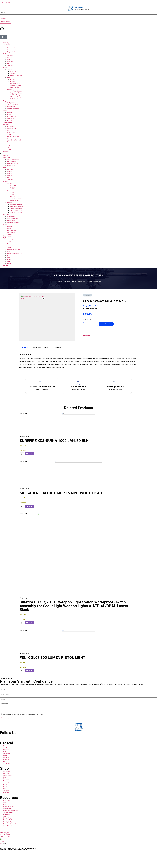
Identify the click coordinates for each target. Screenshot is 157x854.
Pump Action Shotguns (16, 93)
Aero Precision (11, 126)
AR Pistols (13, 71)
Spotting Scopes (11, 116)
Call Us (2, 841)
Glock (8, 138)
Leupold (9, 144)
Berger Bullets (11, 132)
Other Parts (10, 65)
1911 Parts (10, 56)
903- (1, 843)
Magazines (6, 101)
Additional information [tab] (40, 347)
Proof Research (11, 128)
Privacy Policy (7, 804)
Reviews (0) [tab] (57, 347)
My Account (6, 800)
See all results (5, 22)
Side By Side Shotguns (16, 97)
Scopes (9, 114)
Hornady (9, 134)
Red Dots (9, 120)
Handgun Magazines (12, 105)
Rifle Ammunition (11, 48)
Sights (8, 63)
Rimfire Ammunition (12, 50)
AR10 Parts (10, 59)
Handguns (9, 69)
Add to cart (106, 324)
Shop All (5, 42)
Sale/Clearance (7, 122)
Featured (6, 152)
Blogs (5, 752)
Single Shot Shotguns (16, 99)
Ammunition (6, 44)
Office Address (4, 832)
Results (3, 18)
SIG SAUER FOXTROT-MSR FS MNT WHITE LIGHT (61, 493)
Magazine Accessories (13, 108)
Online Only (88, 295)
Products (6, 750)
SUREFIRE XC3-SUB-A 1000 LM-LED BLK (54, 440)
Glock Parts (10, 61)
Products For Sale (8, 806)
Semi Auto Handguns (16, 75)
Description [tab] (24, 347)
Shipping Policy (7, 808)
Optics (5, 110)
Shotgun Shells (11, 52)
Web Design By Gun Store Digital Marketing (13, 849)
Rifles (8, 77)
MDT (8, 130)
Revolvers (13, 73)
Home (57, 281)
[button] (78, 154)
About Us (6, 748)
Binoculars (9, 112)
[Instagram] (6, 737)
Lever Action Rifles (15, 85)
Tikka (8, 148)
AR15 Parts (10, 58)
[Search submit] (1, 16)
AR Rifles (12, 81)
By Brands (6, 124)
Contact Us (6, 753)
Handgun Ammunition (13, 46)
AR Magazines (11, 103)
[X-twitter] (2, 737)
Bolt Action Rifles (15, 83)
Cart (4, 802)
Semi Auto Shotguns (16, 95)
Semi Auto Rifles (14, 87)
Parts (4, 54)
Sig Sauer (9, 142)
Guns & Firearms (7, 775)
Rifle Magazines (11, 107)
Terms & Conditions (8, 812)
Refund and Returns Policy (11, 810)
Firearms (5, 67)
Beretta (9, 146)
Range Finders (11, 118)
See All (9, 150)
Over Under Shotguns (16, 91)
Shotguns (9, 89)
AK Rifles (12, 79)
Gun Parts (63, 281)
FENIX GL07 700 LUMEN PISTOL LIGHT (52, 657)
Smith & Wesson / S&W (13, 136)
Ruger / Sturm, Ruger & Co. (14, 140)
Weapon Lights (71, 281)
